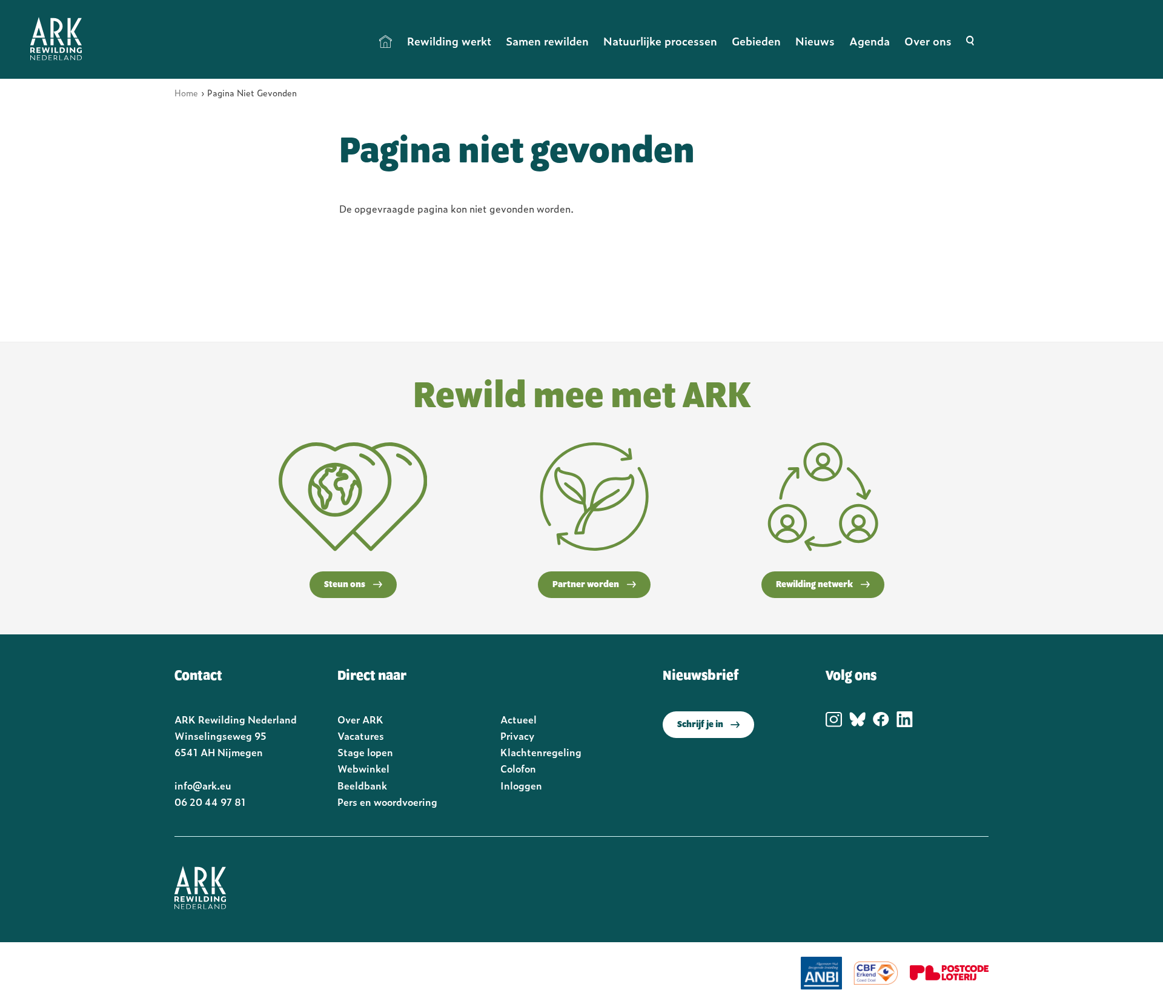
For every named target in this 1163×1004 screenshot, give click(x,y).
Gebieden (756, 41)
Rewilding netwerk (814, 585)
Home (386, 41)
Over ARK (360, 719)
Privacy (517, 735)
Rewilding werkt (449, 41)
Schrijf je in (700, 725)
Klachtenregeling (541, 752)
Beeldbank (362, 785)
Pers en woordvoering (387, 801)
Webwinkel (363, 768)
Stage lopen (365, 752)
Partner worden (585, 585)
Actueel (518, 719)
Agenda (869, 41)
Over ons (928, 41)
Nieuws (815, 41)
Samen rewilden (547, 41)
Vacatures (360, 735)
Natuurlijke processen (660, 41)
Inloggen (521, 785)
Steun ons (344, 585)
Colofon (518, 768)
